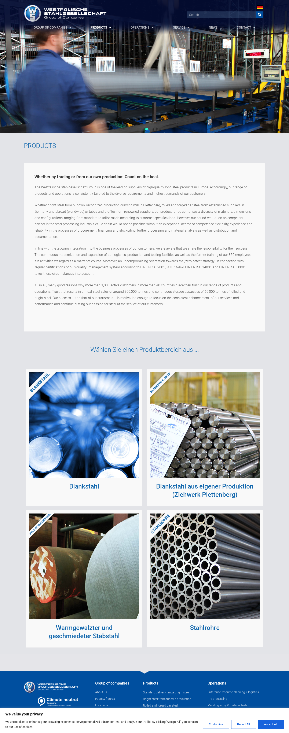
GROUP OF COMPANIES (50, 27)
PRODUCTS (99, 27)
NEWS (213, 27)
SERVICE (179, 27)
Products (150, 683)
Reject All (243, 724)
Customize (216, 724)
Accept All (271, 724)
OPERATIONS (140, 27)
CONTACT (244, 27)
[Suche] (259, 14)
